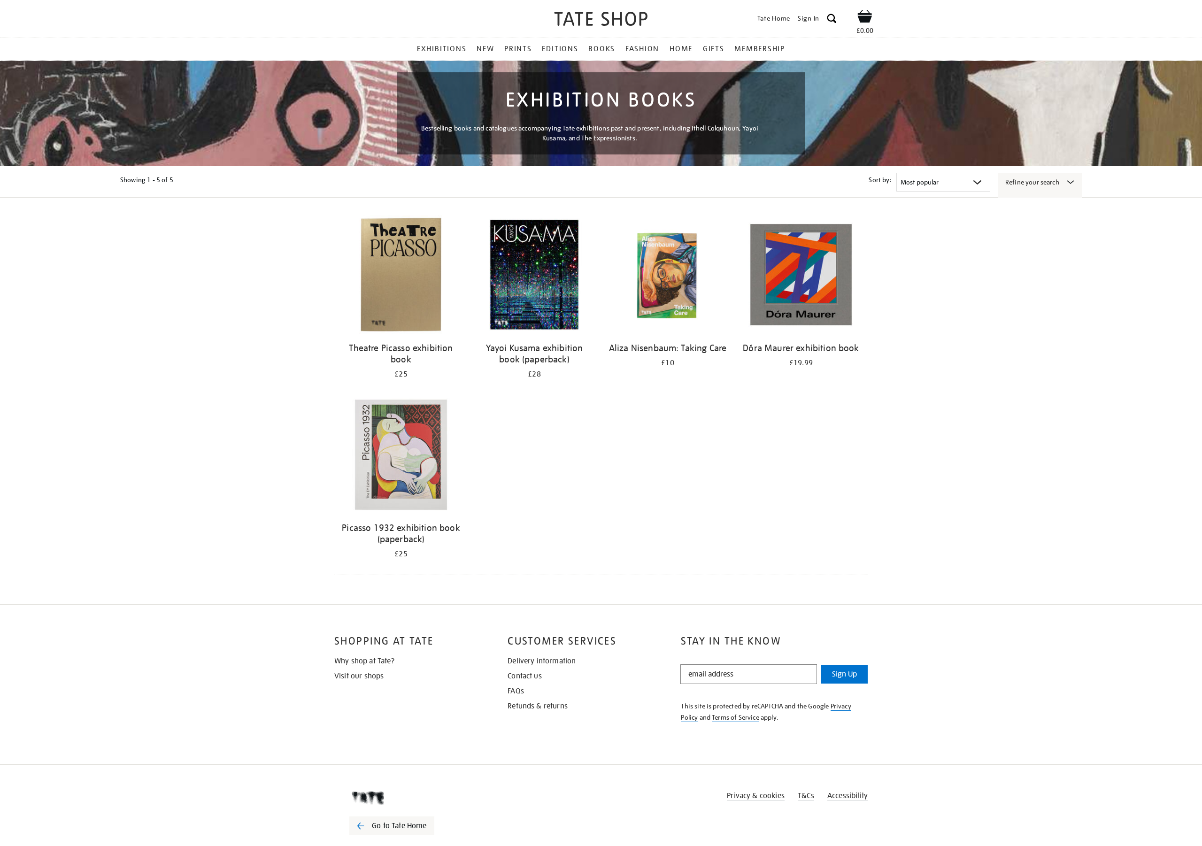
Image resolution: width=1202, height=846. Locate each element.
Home (681, 49)
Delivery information (542, 661)
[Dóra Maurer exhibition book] (801, 276)
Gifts (713, 49)
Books (601, 49)
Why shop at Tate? (364, 661)
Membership (759, 49)
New (485, 49)
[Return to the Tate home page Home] (601, 20)
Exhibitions (441, 49)
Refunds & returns (538, 706)
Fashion (642, 49)
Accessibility (847, 795)
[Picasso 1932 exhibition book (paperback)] (401, 456)
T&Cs (806, 795)
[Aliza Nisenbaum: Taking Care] (667, 276)
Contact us (525, 676)
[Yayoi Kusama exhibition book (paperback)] (534, 276)
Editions (560, 49)
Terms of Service (735, 717)
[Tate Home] (408, 797)
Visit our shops (359, 676)
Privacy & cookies (756, 795)
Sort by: (880, 180)
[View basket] (865, 18)
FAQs (516, 691)
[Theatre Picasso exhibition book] (401, 276)
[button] (831, 20)
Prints (518, 49)
